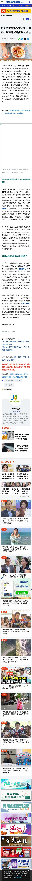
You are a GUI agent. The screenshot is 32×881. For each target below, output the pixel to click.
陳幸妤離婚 (18, 5)
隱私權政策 (18, 877)
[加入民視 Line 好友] (16, 587)
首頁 (4, 5)
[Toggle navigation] (2, 2)
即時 (9, 5)
